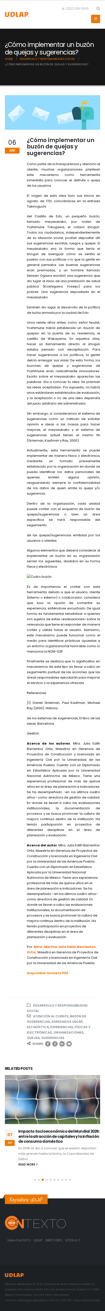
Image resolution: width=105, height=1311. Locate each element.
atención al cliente (51, 1016)
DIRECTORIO (54, 1240)
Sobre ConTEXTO (19, 1240)
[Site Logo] (17, 14)
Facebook (48, 1044)
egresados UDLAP (67, 1021)
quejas (33, 1038)
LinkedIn (62, 1044)
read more (27, 1160)
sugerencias (52, 1038)
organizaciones (68, 1032)
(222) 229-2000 (77, 9)
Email (69, 1044)
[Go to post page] (52, 1099)
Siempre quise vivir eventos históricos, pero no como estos (58, 1134)
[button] (98, 8)
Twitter (55, 1044)
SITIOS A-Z (72, 1240)
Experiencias (61, 1027)
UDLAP (38, 1240)
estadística (38, 1027)
